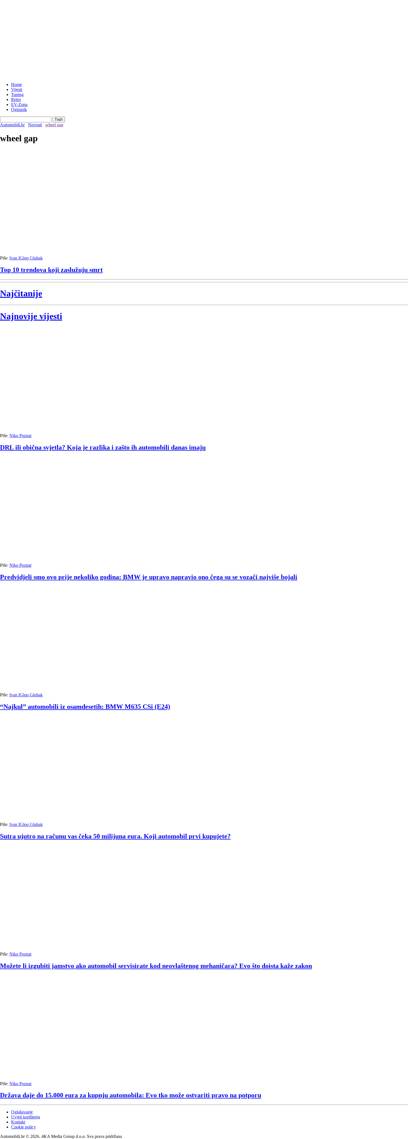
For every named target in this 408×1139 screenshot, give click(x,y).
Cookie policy (23, 1127)
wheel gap (54, 124)
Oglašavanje (22, 1112)
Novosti (35, 124)
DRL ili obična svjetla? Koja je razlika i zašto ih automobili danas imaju (103, 447)
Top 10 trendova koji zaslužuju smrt (51, 269)
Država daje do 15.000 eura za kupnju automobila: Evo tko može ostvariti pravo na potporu (130, 1095)
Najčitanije (21, 293)
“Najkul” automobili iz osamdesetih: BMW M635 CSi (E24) (85, 706)
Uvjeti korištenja (25, 1117)
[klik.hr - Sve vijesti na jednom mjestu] (14, 75)
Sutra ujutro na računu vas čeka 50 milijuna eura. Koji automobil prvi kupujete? (115, 836)
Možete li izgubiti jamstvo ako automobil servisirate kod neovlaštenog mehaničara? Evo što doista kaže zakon (156, 965)
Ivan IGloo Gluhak (26, 258)
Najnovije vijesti (31, 316)
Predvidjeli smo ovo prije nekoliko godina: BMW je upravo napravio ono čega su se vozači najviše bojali (148, 577)
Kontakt (18, 1122)
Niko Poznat (20, 435)
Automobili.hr (12, 124)
